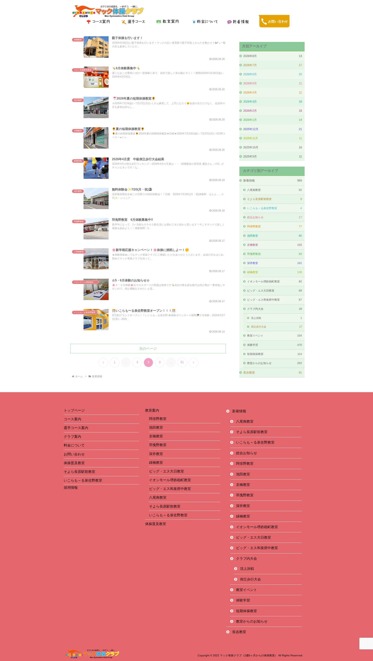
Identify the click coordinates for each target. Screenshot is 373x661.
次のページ (148, 348)
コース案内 (72, 419)
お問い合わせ (74, 454)
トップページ (74, 410)
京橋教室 (156, 436)
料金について (74, 445)
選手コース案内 (76, 428)
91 (182, 362)
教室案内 (152, 410)
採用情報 (71, 488)
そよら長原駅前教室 (79, 472)
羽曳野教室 (157, 445)
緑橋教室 (156, 463)
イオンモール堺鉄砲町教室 (170, 480)
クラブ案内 (72, 437)
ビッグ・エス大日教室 (166, 471)
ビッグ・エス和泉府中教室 (170, 489)
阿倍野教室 (157, 419)
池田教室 (156, 427)
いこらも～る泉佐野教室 (83, 480)
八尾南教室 (157, 497)
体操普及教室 (74, 463)
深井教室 (156, 454)
